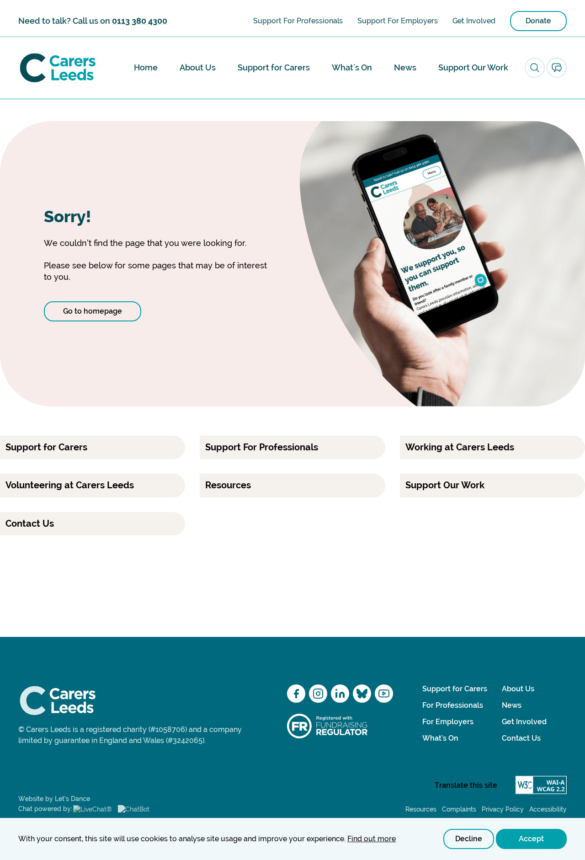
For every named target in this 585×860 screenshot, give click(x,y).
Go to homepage (92, 311)
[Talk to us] (557, 68)
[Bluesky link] (362, 693)
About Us (198, 67)
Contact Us (521, 738)
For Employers (447, 721)
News (405, 67)
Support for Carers (274, 67)
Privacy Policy (503, 809)
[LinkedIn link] (340, 693)
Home (146, 67)
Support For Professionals (298, 20)
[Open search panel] (535, 68)
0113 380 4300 (139, 21)
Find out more (371, 838)
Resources (420, 809)
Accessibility (548, 809)
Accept (531, 838)
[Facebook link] (296, 693)
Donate (538, 20)
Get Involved (473, 20)
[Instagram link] (318, 693)
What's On (352, 67)
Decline (468, 838)
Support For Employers (397, 20)
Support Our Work (473, 67)
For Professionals (452, 705)
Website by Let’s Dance (54, 798)
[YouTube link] (384, 693)
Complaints (459, 809)
